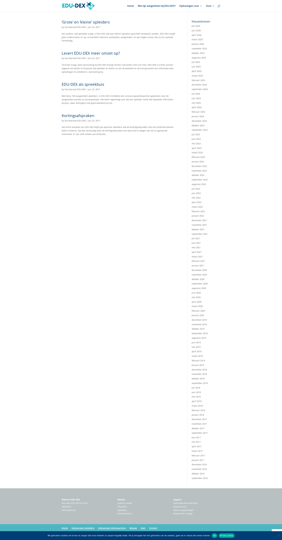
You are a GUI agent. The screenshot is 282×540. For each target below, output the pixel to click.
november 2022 (199, 170)
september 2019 (200, 333)
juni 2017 (196, 437)
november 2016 (199, 469)
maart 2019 (197, 356)
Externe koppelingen (183, 510)
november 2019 (199, 324)
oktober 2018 (198, 378)
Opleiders (66, 506)
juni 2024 (196, 98)
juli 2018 (196, 387)
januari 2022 (198, 215)
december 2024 (199, 84)
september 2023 (200, 129)
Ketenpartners (69, 510)
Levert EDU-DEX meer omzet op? (91, 53)
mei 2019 (196, 347)
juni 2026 (196, 30)
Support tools (180, 506)
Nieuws (121, 499)
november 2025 (199, 48)
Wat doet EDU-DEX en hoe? (75, 503)
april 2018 (197, 401)
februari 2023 (198, 157)
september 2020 (200, 283)
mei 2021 (196, 247)
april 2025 (197, 71)
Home (130, 6)
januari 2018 (198, 414)
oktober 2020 (198, 279)
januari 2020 (198, 315)
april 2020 (197, 301)
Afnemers (122, 506)
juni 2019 (196, 342)
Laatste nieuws (125, 503)
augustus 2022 (199, 184)
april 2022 (197, 202)
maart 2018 (197, 405)
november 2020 (199, 274)
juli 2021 (196, 238)
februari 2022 (198, 211)
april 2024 (197, 107)
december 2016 (199, 464)
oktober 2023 (198, 125)
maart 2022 (197, 206)
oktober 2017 (198, 428)
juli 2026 (196, 26)
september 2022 (200, 179)
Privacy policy (226, 535)
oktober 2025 (198, 53)
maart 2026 (197, 39)
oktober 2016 (198, 473)
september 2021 (200, 234)
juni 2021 (196, 243)
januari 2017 (198, 460)
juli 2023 (196, 134)
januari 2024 (198, 116)
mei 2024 (196, 102)
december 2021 (199, 220)
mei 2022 (196, 197)
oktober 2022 (198, 175)
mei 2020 (196, 297)
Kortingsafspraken (78, 115)
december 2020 (199, 270)
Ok (214, 535)
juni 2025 (196, 66)
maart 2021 (197, 256)
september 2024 (200, 89)
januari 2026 (198, 44)
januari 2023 (198, 161)
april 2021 (197, 252)
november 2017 (199, 423)
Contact (153, 528)
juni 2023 (196, 139)
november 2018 (199, 374)
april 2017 (197, 446)
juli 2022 (196, 188)
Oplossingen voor (189, 6)
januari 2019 (198, 365)
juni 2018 (196, 392)
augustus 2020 (199, 288)
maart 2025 (197, 75)
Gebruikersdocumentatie (185, 503)
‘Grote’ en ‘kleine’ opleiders (86, 22)
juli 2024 (196, 93)
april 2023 (197, 148)
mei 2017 (196, 441)
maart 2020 (197, 306)
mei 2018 (196, 396)
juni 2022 (196, 193)
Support (177, 499)
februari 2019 (198, 360)
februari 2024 (198, 111)
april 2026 (197, 35)
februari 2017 (198, 455)
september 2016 (200, 478)
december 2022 (199, 166)
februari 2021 (198, 261)
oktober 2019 (198, 328)
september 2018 (200, 383)
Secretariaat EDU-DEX (75, 27)
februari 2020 (198, 310)
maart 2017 (197, 451)
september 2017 (200, 433)
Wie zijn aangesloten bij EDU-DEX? (157, 6)
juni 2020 (196, 292)
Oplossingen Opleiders (83, 528)
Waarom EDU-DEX (71, 499)
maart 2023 (197, 152)
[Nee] (278, 535)
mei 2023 (196, 143)
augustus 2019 (199, 338)
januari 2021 (198, 265)
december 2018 (199, 369)
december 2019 (199, 319)
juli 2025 (196, 62)
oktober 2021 (198, 229)
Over (209, 6)
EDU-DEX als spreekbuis (83, 84)
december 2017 (199, 419)
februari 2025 (198, 80)
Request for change (183, 513)
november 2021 (199, 224)
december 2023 (199, 121)
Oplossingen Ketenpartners (112, 528)
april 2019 (197, 351)
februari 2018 (198, 410)
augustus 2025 (199, 57)
